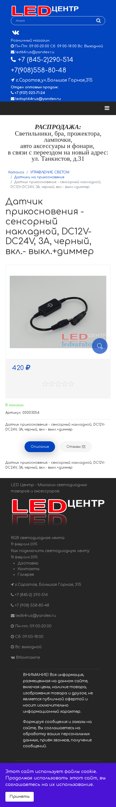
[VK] (15, 32)
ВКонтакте (27, 657)
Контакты (28, 569)
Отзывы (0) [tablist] (76, 447)
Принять (19, 796)
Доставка (28, 563)
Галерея (26, 575)
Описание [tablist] (40, 447)
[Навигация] (107, 108)
